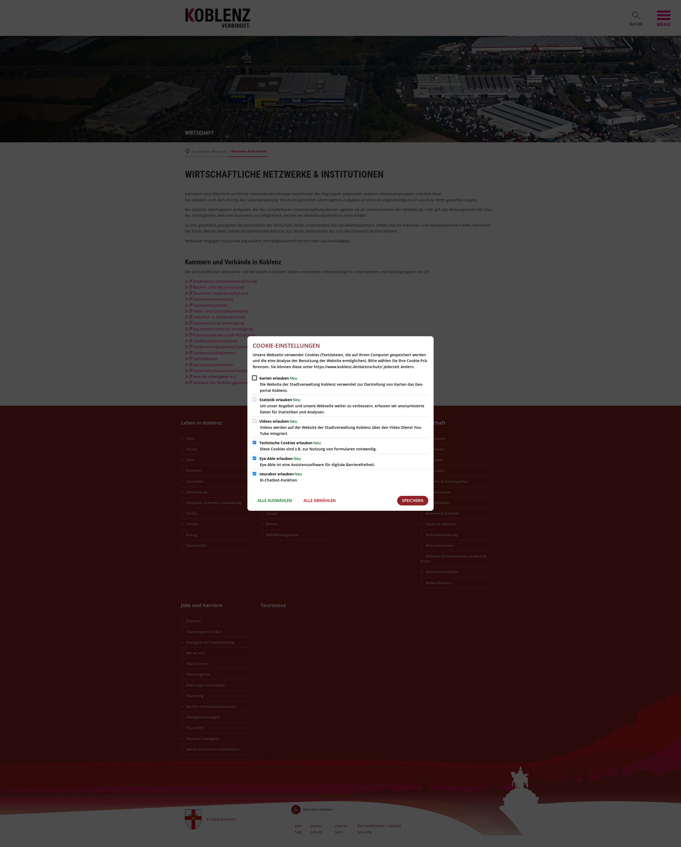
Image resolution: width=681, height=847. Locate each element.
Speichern (412, 500)
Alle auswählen (275, 500)
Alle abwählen (320, 500)
